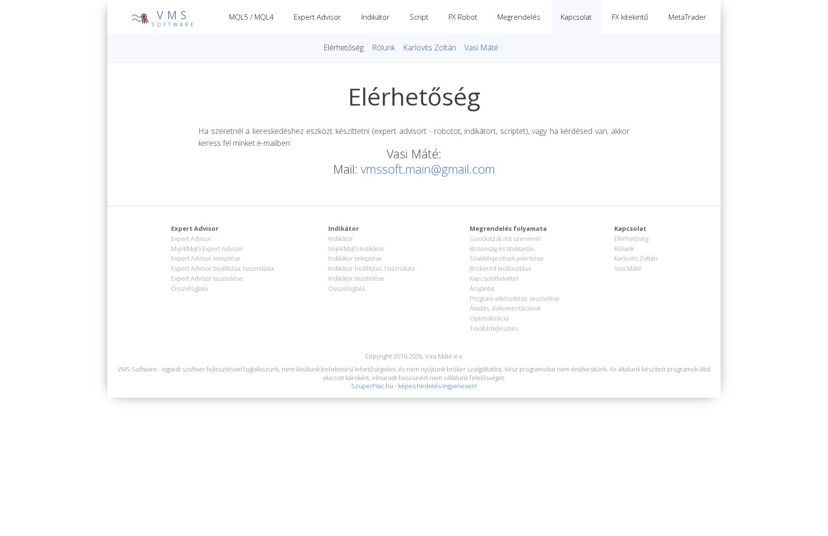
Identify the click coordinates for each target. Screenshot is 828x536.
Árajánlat (482, 288)
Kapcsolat (576, 17)
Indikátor (375, 17)
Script (419, 17)
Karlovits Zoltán (429, 47)
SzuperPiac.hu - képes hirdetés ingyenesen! (414, 385)
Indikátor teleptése (355, 258)
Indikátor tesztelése (356, 278)
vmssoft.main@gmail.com (428, 169)
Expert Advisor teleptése (206, 258)
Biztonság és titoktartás (502, 248)
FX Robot (462, 17)
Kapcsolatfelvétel (494, 278)
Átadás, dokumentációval (505, 308)
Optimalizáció (489, 318)
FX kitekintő (630, 17)
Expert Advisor (317, 17)
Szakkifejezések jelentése (506, 258)
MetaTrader (687, 17)
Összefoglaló (189, 288)
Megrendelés (518, 17)
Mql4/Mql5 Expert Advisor (207, 248)
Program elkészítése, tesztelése (515, 298)
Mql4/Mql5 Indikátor (356, 248)
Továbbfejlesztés (494, 328)
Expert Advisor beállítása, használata (222, 268)
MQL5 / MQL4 (251, 17)
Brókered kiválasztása (500, 268)
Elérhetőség (343, 47)
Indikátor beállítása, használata (371, 268)
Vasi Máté (481, 47)
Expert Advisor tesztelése (207, 278)
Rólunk (383, 47)
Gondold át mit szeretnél (505, 238)
